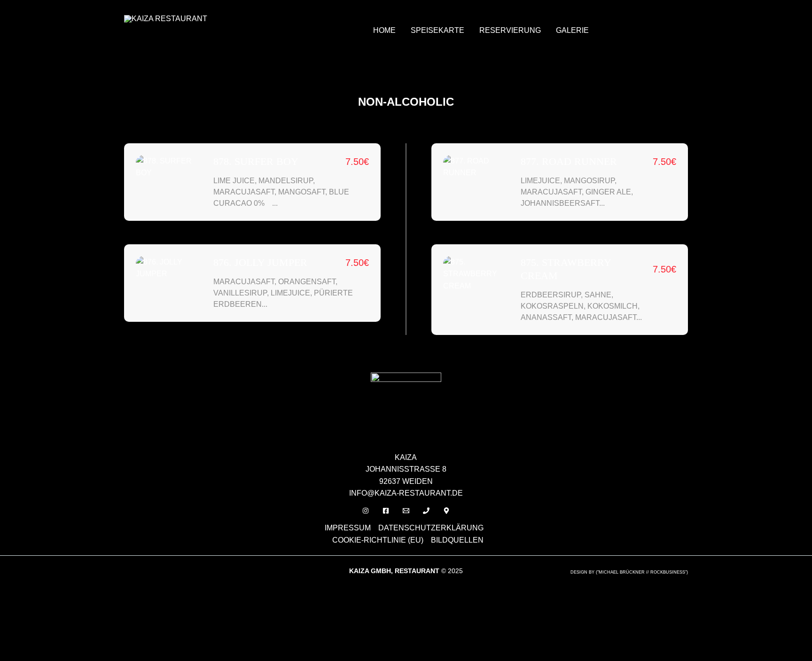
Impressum (348, 528)
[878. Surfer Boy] (170, 167)
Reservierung (510, 30)
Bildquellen (457, 540)
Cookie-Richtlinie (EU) (377, 540)
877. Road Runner (569, 161)
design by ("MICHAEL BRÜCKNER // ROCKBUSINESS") (629, 572)
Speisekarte (437, 30)
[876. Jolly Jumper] (170, 268)
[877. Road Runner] (477, 167)
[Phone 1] (426, 510)
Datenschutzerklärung (431, 528)
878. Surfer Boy (255, 161)
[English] (611, 18)
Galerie (572, 30)
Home (384, 30)
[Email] (406, 510)
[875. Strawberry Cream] (477, 274)
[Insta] (365, 510)
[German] (623, 18)
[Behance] (446, 510)
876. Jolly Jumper (260, 262)
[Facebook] (385, 510)
